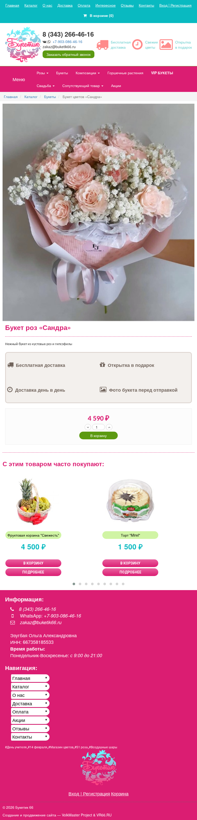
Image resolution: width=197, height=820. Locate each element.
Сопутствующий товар (81, 85)
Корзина (120, 793)
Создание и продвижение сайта (29, 814)
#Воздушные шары (103, 747)
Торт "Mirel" (130, 535)
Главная (12, 5)
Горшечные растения (125, 72)
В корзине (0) (100, 15)
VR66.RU (104, 814)
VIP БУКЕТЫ (162, 72)
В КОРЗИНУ (33, 563)
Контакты (146, 5)
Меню (19, 79)
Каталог (30, 5)
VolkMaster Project (77, 814)
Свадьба (44, 85)
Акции (116, 85)
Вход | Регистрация (175, 5)
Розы (41, 72)
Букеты (62, 72)
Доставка (65, 5)
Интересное (105, 5)
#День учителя (16, 747)
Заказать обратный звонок (68, 54)
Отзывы (127, 5)
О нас (47, 5)
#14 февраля (37, 747)
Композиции (86, 72)
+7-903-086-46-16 (67, 41)
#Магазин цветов (60, 747)
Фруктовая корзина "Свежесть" (33, 535)
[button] (190, 108)
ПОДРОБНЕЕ (33, 572)
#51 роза (81, 747)
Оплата (84, 5)
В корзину (98, 435)
